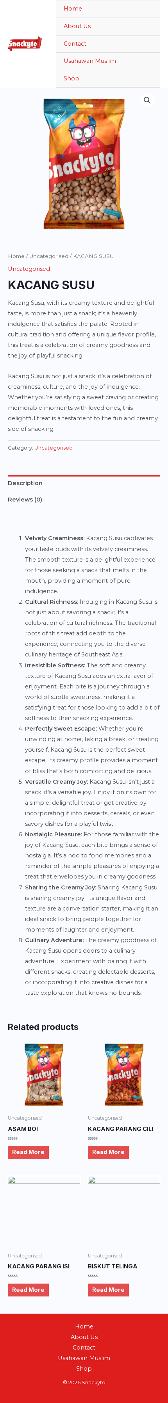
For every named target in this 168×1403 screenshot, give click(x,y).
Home (73, 8)
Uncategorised (48, 256)
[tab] (84, 483)
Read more (28, 1152)
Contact (75, 43)
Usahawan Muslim (90, 60)
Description (25, 483)
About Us (77, 26)
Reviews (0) (25, 499)
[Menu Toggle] (145, 78)
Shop (71, 78)
